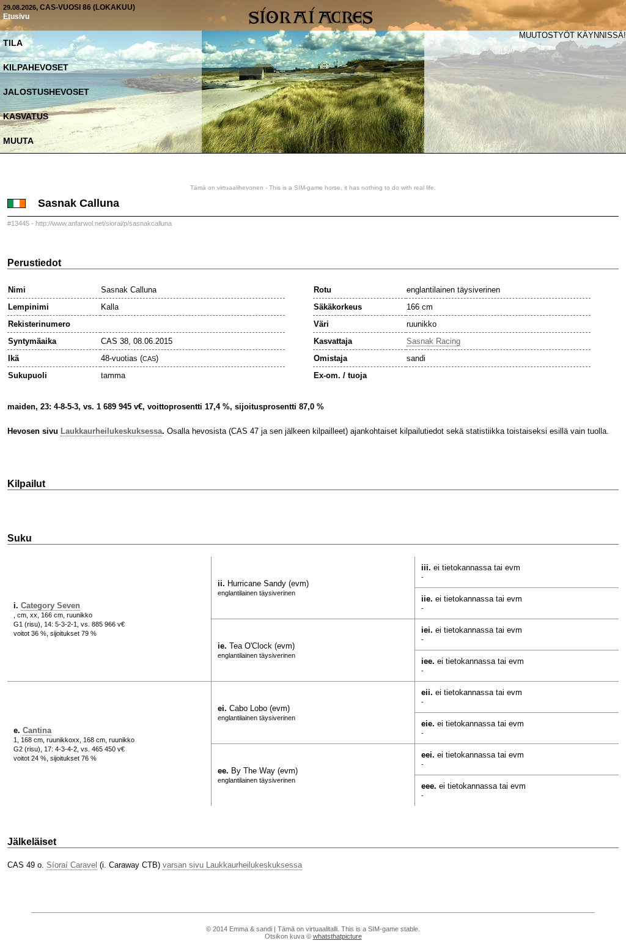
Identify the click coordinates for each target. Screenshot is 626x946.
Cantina (37, 730)
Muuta (18, 141)
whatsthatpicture (337, 936)
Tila (13, 43)
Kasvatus (25, 116)
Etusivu (16, 16)
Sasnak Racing (433, 341)
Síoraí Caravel (71, 865)
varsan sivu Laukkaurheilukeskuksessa (232, 865)
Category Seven (50, 605)
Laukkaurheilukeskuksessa (111, 431)
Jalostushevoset (46, 92)
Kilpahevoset (35, 67)
